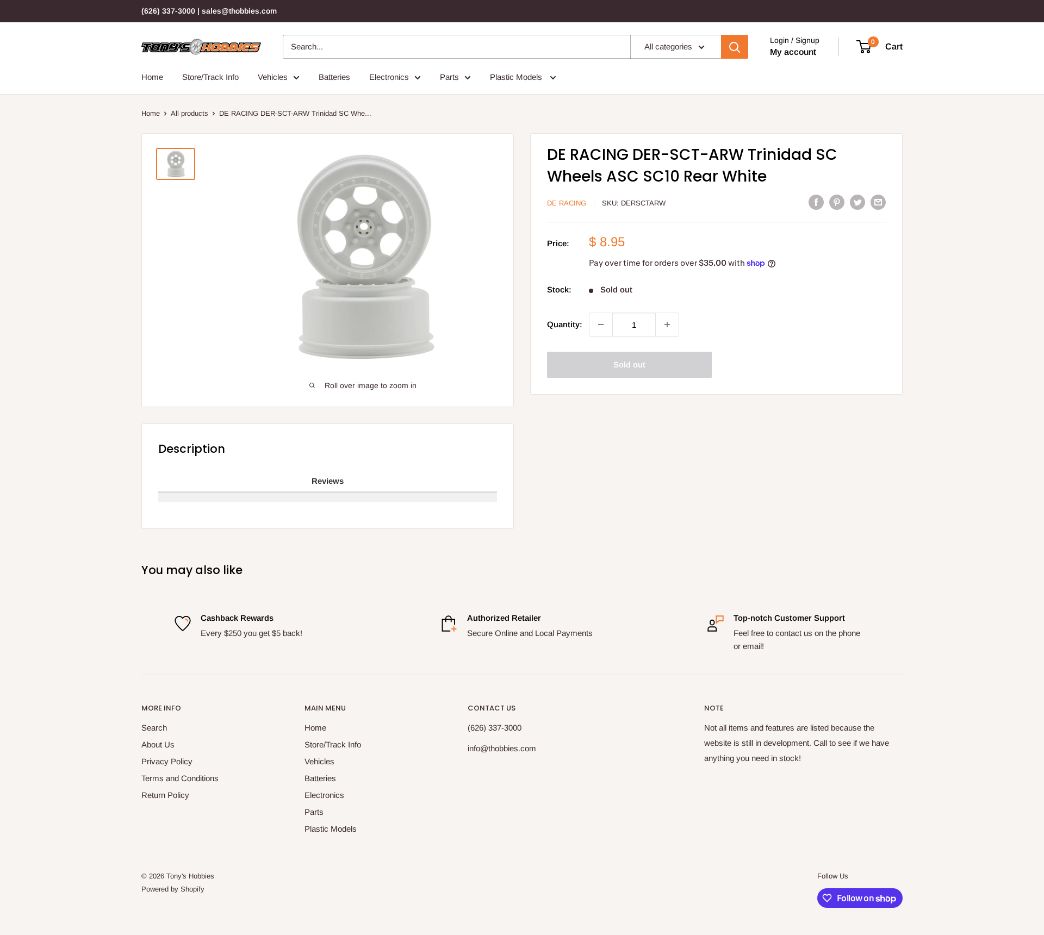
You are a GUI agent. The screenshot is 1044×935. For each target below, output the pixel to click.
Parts (449, 77)
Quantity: (564, 324)
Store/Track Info (210, 77)
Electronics (389, 77)
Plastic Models (517, 77)
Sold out (629, 364)
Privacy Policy (166, 761)
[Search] (734, 47)
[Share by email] (878, 202)
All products (189, 113)
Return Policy (165, 795)
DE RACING (566, 203)
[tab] (327, 481)
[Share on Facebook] (816, 202)
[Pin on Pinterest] (836, 202)
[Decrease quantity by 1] (600, 324)
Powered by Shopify (172, 889)
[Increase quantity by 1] (667, 324)
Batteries (334, 77)
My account (793, 52)
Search (154, 727)
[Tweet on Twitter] (857, 202)
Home (152, 77)
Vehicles (273, 77)
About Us (158, 744)
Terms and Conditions (180, 778)
